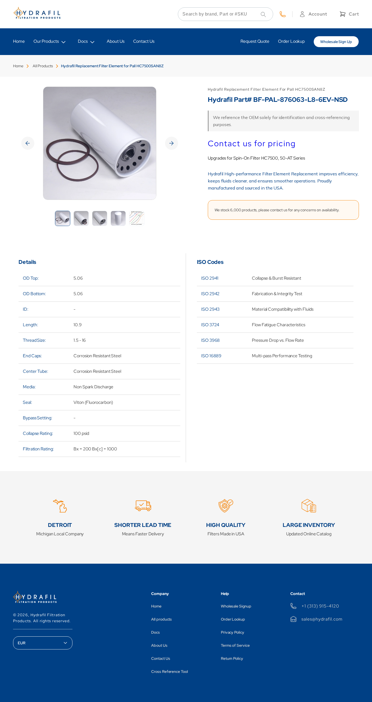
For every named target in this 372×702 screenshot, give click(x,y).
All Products (43, 65)
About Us (159, 645)
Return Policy (232, 658)
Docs (83, 41)
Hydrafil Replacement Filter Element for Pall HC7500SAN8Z (112, 65)
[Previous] (27, 143)
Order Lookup (233, 619)
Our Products (46, 41)
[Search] (263, 14)
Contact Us (160, 658)
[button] (349, 14)
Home (18, 65)
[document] (99, 143)
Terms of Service (235, 645)
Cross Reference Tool (169, 671)
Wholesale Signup (236, 606)
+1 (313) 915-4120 (320, 606)
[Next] (171, 143)
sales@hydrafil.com (321, 619)
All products (161, 619)
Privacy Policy (232, 632)
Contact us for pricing (252, 143)
